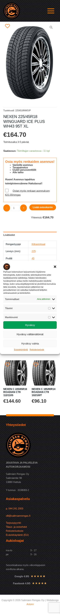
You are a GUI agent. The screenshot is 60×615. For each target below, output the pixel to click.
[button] (55, 266)
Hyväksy (30, 325)
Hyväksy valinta (30, 343)
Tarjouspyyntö (13, 523)
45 (33, 258)
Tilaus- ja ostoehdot (16, 527)
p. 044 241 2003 (15, 508)
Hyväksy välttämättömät (30, 334)
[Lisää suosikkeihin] (7, 26)
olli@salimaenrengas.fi (18, 515)
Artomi (30, 604)
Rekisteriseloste (37, 349)
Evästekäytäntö (21, 349)
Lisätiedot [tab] (9, 235)
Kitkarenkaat (38, 244)
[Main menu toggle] (51, 11)
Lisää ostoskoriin (43, 207)
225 (34, 251)
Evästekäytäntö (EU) (17, 535)
